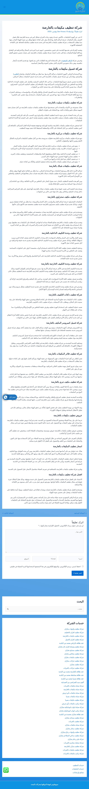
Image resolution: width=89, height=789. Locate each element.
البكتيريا (16, 74)
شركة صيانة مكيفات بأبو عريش (73, 693)
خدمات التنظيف (78, 765)
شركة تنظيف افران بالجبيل (74, 640)
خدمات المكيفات (78, 769)
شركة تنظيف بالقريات (76, 721)
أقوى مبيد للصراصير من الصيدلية (72, 682)
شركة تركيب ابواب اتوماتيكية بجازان (71, 711)
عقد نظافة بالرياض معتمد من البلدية (71, 643)
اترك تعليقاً (78, 32)
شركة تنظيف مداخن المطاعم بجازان (71, 736)
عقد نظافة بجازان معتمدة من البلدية (71, 714)
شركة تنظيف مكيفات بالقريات (73, 750)
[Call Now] (5, 397)
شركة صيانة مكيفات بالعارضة (74, 689)
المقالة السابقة (80, 513)
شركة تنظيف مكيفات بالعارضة (73, 636)
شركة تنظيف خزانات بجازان (74, 661)
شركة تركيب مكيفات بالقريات (73, 754)
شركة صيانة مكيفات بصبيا (75, 697)
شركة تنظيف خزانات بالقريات (73, 668)
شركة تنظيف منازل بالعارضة (74, 746)
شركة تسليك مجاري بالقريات (74, 743)
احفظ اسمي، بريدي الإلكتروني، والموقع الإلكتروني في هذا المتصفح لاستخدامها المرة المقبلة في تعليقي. (45, 567)
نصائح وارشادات (78, 772)
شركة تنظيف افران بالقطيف (74, 632)
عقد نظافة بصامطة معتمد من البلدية (71, 675)
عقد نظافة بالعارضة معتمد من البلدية (71, 672)
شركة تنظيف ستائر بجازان (75, 729)
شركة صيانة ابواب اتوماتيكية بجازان (72, 707)
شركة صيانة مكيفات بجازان (74, 725)
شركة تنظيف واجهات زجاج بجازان (72, 732)
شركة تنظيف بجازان (77, 665)
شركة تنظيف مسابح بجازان (74, 650)
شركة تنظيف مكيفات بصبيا (74, 700)
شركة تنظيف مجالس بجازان (74, 654)
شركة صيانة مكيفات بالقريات (74, 686)
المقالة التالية (8, 513)
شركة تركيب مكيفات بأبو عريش (73, 704)
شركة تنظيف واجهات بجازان (74, 629)
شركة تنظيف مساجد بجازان (74, 718)
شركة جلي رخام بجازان (76, 739)
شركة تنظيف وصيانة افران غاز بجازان (71, 647)
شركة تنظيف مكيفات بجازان (74, 657)
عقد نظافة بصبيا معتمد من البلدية (72, 679)
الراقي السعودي (66, 61)
